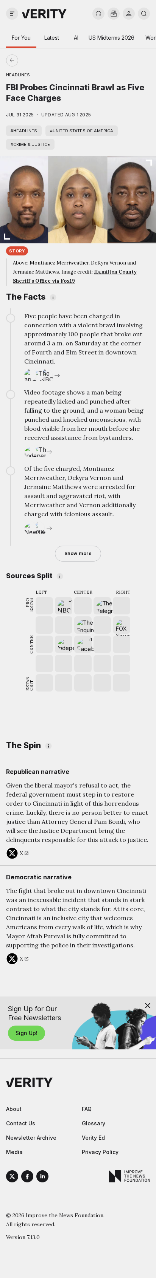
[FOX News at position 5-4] (121, 625)
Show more (78, 553)
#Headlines (24, 130)
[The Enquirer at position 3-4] (83, 625)
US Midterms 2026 (111, 37)
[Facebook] (27, 1177)
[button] (63, 605)
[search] (144, 14)
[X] (12, 1177)
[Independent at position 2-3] (63, 644)
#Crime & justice (30, 144)
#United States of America (81, 130)
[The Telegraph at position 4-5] (102, 605)
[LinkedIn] (42, 1177)
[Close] (147, 1005)
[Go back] (45, 60)
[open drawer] (12, 14)
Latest (51, 37)
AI (76, 37)
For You (21, 37)
